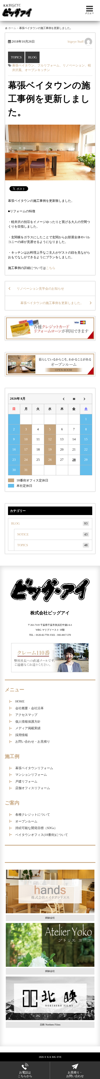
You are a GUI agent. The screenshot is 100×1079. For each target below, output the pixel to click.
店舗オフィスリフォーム (32, 788)
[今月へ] (74, 399)
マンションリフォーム (31, 774)
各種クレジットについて (32, 814)
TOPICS (16, 57)
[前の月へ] (62, 399)
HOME (20, 701)
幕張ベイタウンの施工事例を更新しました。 (49, 98)
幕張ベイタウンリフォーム (34, 768)
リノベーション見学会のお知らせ (40, 288)
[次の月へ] (86, 399)
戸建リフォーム (26, 781)
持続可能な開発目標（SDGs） (36, 828)
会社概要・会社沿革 (29, 708)
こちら (50, 268)
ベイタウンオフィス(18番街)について (41, 835)
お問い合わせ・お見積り (32, 741)
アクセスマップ (26, 715)
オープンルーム (26, 821)
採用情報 (21, 735)
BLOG (32, 57)
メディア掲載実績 (28, 728)
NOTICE (52, 534)
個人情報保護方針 (28, 721)
